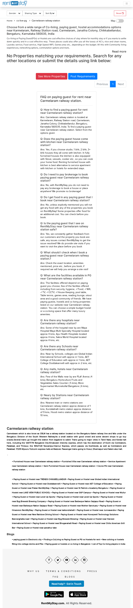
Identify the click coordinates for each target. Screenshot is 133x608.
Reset (119, 13)
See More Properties (51, 76)
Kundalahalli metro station (59, 409)
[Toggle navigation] (126, 3)
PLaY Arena (83, 376)
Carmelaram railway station (54, 406)
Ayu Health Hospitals (67, 334)
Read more (119, 51)
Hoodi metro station (61, 412)
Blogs (70, 576)
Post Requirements (82, 76)
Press (92, 571)
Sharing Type (32, 13)
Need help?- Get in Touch (66, 583)
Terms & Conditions (63, 571)
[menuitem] (102, 84)
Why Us (33, 571)
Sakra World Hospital (67, 337)
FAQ (56, 576)
